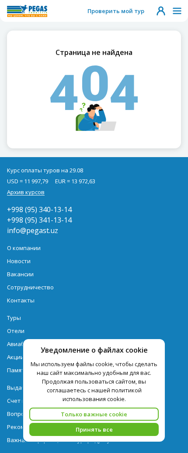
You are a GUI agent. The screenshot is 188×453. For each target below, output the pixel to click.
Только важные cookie (94, 414)
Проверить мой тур (115, 11)
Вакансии (20, 274)
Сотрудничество (30, 287)
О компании (24, 248)
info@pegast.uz (32, 230)
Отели (15, 331)
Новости (19, 261)
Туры (14, 318)
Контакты (21, 300)
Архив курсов (26, 192)
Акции (15, 357)
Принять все (94, 429)
